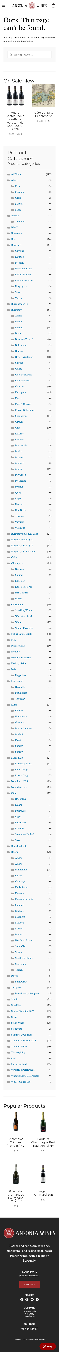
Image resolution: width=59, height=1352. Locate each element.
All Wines (16, 174)
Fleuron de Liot (23, 269)
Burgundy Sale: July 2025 (24, 534)
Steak (14, 1017)
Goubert (19, 905)
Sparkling (16, 1005)
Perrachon (20, 475)
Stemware (16, 1029)
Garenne (19, 192)
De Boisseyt (21, 887)
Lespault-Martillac (25, 280)
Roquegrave (21, 286)
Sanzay (19, 752)
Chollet (19, 710)
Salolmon (20, 221)
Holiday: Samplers (21, 658)
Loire (14, 705)
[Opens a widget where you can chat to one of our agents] (47, 1346)
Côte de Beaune (23, 375)
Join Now (29, 1284)
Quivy (18, 492)
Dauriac (19, 257)
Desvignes (20, 392)
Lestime (19, 439)
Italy (13, 669)
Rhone (14, 852)
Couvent (19, 386)
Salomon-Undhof (24, 834)
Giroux (19, 422)
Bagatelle (20, 687)
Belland (19, 328)
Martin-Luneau (23, 728)
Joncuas (19, 911)
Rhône (14, 976)
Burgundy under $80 (22, 540)
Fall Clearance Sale (21, 634)
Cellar (14, 557)
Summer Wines (19, 1046)
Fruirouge (20, 811)
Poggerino (20, 675)
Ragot (18, 498)
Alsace (14, 180)
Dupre (18, 398)
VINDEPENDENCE (22, 1070)
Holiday (15, 652)
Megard (19, 457)
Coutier (19, 575)
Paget (18, 740)
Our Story (29, 1314)
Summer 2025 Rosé (21, 1035)
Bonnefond (21, 870)
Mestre (19, 929)
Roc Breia (20, 510)
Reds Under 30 (19, 846)
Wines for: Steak (23, 616)
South (14, 999)
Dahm (18, 805)
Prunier (19, 487)
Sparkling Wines (23, 610)
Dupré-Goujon (23, 404)
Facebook (21, 1299)
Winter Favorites (24, 628)
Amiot (18, 316)
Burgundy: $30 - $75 (22, 546)
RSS (37, 1299)
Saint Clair (20, 946)
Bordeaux (16, 245)
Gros (17, 428)
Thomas (19, 516)
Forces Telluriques (24, 410)
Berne (18, 333)
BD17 (14, 227)
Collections (17, 605)
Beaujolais (16, 233)
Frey (17, 186)
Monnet (19, 463)
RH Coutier (21, 593)
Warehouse (29, 1316)
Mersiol (19, 204)
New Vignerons (19, 787)
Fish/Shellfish (18, 646)
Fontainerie (21, 716)
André (18, 858)
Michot (19, 734)
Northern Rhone (24, 940)
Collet (18, 369)
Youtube (32, 1299)
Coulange (20, 881)
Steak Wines (17, 1023)
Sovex (18, 292)
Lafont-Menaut (23, 274)
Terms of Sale (29, 1311)
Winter (18, 622)
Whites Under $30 (21, 1082)
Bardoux (19, 569)
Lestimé (19, 434)
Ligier (18, 817)
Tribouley (20, 699)
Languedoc (17, 681)
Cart (54, 5)
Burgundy (16, 310)
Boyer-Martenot (24, 357)
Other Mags (21, 769)
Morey (18, 469)
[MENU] (3, 6)
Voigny (18, 298)
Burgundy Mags (23, 764)
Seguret (19, 952)
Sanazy (19, 746)
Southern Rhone (24, 958)
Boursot (19, 351)
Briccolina (20, 799)
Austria (15, 215)
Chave (18, 876)
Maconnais (21, 445)
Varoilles (19, 522)
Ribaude (19, 828)
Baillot (18, 322)
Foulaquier (21, 693)
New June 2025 (19, 781)
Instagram (26, 1299)
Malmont (20, 917)
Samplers (16, 987)
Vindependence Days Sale (25, 1076)
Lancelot (20, 581)
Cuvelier (19, 251)
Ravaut (19, 504)
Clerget (19, 363)
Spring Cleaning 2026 (22, 1011)
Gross (18, 198)
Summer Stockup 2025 (23, 1040)
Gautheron (21, 416)
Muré (18, 210)
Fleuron (19, 263)
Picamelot (20, 481)
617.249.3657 (29, 1328)
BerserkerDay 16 (24, 339)
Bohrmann (20, 345)
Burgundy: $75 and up (23, 551)
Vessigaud (20, 528)
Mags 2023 (17, 758)
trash (13, 1058)
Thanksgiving (18, 1052)
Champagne (17, 563)
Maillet (19, 451)
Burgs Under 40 (19, 304)
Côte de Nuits (22, 381)
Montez (19, 934)
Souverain (20, 964)
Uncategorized (19, 1064)
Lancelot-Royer (23, 587)
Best (13, 239)
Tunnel (19, 970)
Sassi (17, 840)
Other (14, 793)
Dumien (19, 893)
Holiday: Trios (18, 663)
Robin (18, 599)
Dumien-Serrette (24, 899)
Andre (18, 864)
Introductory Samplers (27, 993)
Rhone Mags (22, 775)
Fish (13, 640)
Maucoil (19, 923)
